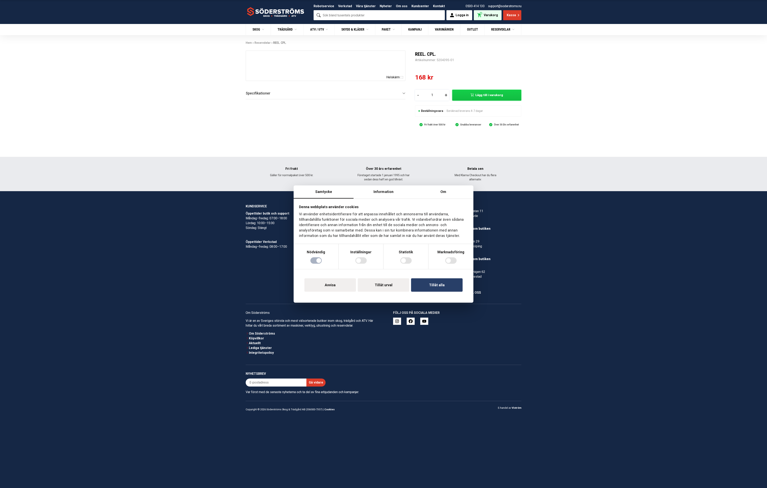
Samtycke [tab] (323, 192)
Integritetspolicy (261, 353)
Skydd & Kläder (353, 29)
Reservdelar (501, 29)
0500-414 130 (475, 6)
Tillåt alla (437, 285)
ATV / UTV (317, 29)
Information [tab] (383, 192)
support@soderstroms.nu (504, 6)
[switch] (361, 260)
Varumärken (444, 29)
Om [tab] (443, 192)
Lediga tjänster (260, 348)
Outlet (472, 29)
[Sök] (319, 15)
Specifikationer (258, 93)
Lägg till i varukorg (489, 95)
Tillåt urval (383, 285)
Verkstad (345, 6)
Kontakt (439, 6)
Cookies (329, 409)
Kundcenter (420, 6)
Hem (249, 42)
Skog (256, 29)
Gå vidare (316, 382)
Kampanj (415, 29)
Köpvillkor (256, 338)
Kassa (511, 15)
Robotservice (324, 6)
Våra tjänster (366, 6)
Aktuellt (255, 343)
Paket (386, 29)
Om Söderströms (262, 333)
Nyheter (386, 6)
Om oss (401, 6)
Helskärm (393, 77)
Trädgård (285, 29)
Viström (516, 407)
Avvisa (330, 285)
